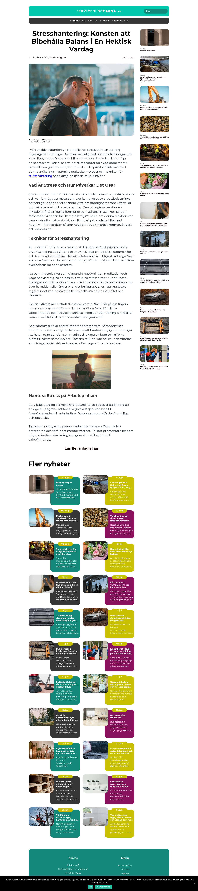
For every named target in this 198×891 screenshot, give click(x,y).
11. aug (119, 477)
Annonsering (77, 20)
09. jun (65, 743)
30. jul (119, 577)
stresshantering (40, 176)
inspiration (128, 57)
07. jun (119, 743)
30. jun (65, 676)
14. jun (65, 710)
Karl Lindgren (58, 57)
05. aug (65, 510)
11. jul (119, 610)
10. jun (119, 710)
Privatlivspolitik (103, 887)
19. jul (65, 610)
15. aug (65, 477)
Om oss (92, 20)
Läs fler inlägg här (82, 448)
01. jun (65, 776)
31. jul (119, 544)
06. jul (119, 643)
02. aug (65, 544)
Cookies (104, 20)
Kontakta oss (120, 20)
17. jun (119, 676)
